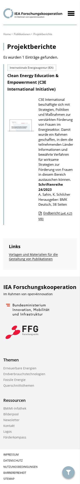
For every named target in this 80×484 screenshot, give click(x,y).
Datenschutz (13, 460)
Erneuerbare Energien (19, 368)
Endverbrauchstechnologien (24, 374)
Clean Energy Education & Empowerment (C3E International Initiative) (33, 82)
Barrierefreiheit (14, 473)
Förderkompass (14, 437)
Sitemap (8, 479)
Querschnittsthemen (18, 385)
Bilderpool (11, 414)
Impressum (11, 454)
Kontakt (9, 426)
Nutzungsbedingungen (20, 467)
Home (7, 34)
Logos (7, 431)
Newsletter (11, 420)
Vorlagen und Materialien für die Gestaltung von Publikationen (33, 256)
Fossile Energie (14, 380)
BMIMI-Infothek (14, 408)
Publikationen (22, 34)
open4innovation (40, 294)
